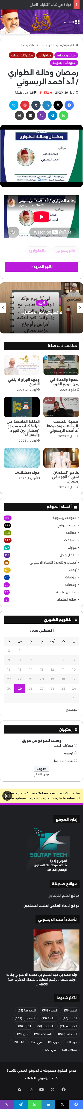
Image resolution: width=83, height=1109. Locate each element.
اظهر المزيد (43, 267)
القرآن (24, 1026)
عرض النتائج (41, 774)
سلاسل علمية (66, 592)
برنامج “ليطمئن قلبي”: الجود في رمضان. (65, 476)
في (36, 1042)
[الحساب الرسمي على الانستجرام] (7, 796)
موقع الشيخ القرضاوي (64, 895)
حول (53, 1042)
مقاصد (69, 1050)
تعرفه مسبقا (63, 761)
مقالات (71, 533)
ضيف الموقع (67, 525)
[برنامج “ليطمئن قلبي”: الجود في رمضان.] (61, 458)
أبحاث (73, 570)
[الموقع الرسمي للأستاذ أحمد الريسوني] (41, 22)
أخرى (41, 303)
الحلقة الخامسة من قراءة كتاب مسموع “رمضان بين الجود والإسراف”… (23, 428)
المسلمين (67, 1034)
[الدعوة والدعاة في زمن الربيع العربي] (61, 365)
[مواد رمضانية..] (22, 458)
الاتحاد (70, 1018)
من (50, 1050)
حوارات (72, 547)
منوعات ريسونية (50, 45)
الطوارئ (36, 250)
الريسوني (64, 250)
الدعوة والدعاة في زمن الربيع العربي (64, 382)
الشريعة (68, 1026)
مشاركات (45, 55)
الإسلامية (27, 1010)
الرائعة (49, 1018)
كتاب (18, 1042)
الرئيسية (69, 45)
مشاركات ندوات (22, 55)
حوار (71, 1042)
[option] (41, 307)
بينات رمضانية (27, 45)
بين (22, 1034)
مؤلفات (71, 577)
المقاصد (43, 1034)
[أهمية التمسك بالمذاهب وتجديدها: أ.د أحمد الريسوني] (61, 407)
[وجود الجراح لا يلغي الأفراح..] (22, 365)
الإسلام (50, 1010)
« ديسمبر (72, 709)
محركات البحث (63, 745)
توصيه (68, 753)
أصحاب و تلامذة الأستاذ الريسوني (53, 562)
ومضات (71, 585)
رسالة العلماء (67, 599)
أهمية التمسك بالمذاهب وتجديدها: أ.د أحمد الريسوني (62, 426)
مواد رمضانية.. (27, 472)
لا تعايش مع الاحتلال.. (41, 312)
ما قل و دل (68, 555)
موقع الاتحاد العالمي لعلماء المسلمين (52, 905)
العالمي (45, 1026)
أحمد (70, 1010)
